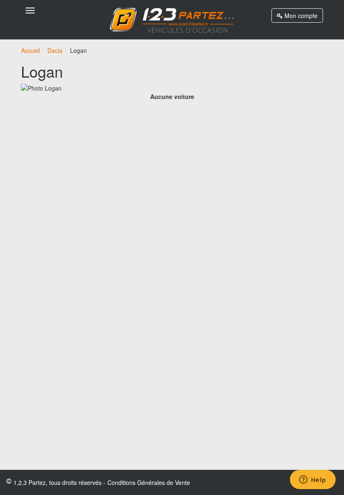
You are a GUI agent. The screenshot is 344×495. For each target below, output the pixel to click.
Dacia (55, 50)
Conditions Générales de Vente (148, 482)
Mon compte (300, 15)
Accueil (30, 50)
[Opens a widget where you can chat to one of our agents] (312, 480)
